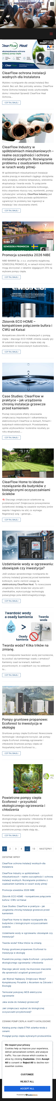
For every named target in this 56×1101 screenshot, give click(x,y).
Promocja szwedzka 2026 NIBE (26, 255)
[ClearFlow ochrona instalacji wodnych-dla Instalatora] (28, 54)
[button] (52, 4)
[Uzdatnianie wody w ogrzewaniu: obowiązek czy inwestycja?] (28, 545)
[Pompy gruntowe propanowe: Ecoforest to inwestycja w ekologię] (28, 700)
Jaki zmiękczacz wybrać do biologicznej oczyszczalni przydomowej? (23, 1010)
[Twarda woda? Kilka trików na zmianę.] (28, 626)
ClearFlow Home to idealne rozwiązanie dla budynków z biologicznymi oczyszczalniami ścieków (26, 488)
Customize (27, 1074)
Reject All (27, 1081)
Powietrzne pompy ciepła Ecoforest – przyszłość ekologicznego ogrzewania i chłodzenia (23, 804)
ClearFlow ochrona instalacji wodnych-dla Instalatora (24, 75)
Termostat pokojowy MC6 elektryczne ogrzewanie (22, 994)
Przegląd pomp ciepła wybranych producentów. (27, 1036)
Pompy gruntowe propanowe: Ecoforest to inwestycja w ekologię (25, 723)
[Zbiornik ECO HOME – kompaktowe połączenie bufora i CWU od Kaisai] (28, 302)
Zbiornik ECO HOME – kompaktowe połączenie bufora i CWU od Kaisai (27, 325)
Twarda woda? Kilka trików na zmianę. (25, 647)
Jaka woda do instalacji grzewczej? (20, 1002)
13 (33, 848)
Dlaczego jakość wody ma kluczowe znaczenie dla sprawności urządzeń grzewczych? (26, 971)
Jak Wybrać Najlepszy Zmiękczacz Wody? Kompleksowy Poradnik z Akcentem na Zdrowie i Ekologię (27, 982)
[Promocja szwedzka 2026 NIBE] (28, 236)
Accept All (27, 1088)
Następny (45, 848)
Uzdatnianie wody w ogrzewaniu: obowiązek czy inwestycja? (28, 566)
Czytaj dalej (11, 102)
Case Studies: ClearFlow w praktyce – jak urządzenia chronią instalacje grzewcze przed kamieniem (24, 402)
